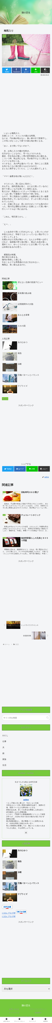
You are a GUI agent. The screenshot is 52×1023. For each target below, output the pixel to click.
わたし (5, 735)
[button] (47, 717)
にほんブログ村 (8, 913)
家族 (4, 759)
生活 (6, 399)
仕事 (4, 741)
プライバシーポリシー (38, 1009)
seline (26, 799)
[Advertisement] (26, 104)
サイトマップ (14, 1012)
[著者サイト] (26, 832)
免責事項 (38, 1012)
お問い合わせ (14, 1009)
